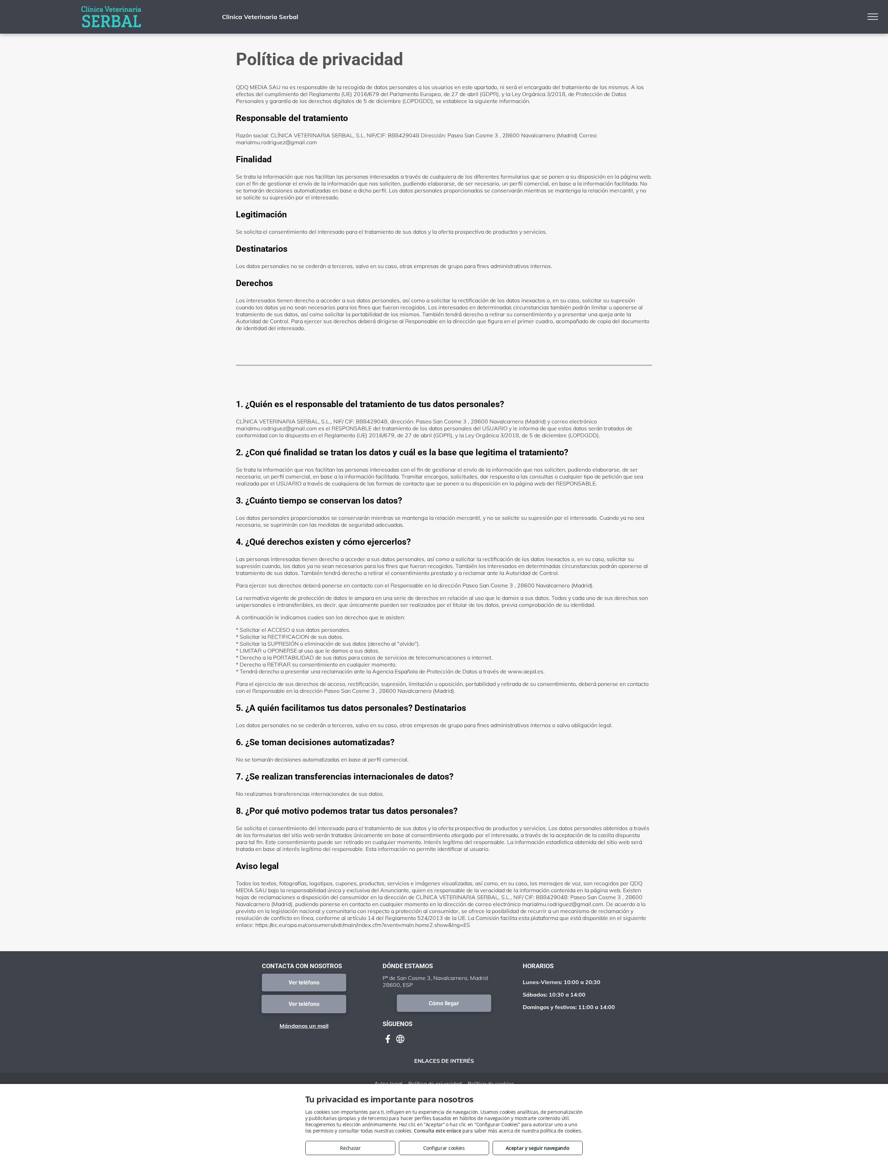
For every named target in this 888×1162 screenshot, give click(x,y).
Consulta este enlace (437, 1130)
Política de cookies (491, 1083)
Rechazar (350, 1148)
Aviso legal (388, 1083)
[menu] (873, 17)
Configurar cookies (444, 1148)
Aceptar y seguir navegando (537, 1148)
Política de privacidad (435, 1083)
